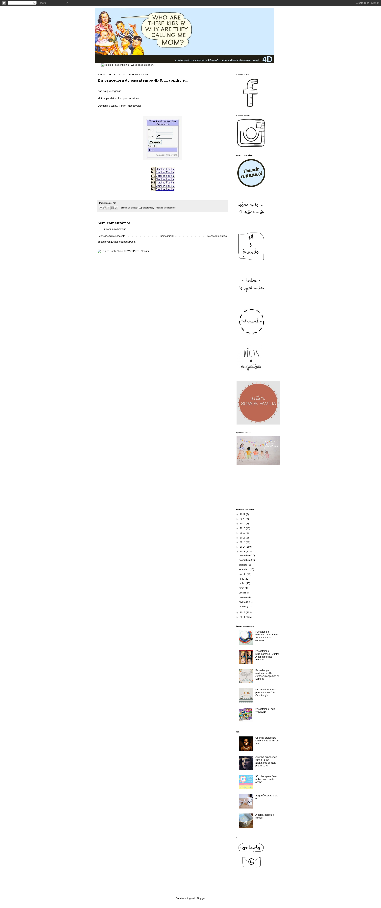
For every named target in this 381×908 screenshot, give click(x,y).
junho (242, 583)
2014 (243, 546)
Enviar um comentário (114, 229)
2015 (243, 542)
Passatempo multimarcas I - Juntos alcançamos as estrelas (267, 636)
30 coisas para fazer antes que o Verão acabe (266, 779)
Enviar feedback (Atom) (123, 241)
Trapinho (158, 207)
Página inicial (166, 236)
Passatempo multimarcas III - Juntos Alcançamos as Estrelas (267, 674)
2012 (243, 612)
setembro (244, 569)
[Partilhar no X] (109, 208)
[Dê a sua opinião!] (105, 208)
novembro (244, 560)
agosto (243, 574)
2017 (243, 533)
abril (241, 592)
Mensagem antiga (217, 236)
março (242, 597)
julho (242, 578)
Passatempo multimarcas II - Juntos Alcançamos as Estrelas (267, 655)
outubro (243, 565)
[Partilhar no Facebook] (112, 208)
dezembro (244, 555)
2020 (243, 519)
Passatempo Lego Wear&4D (265, 710)
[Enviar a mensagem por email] (101, 208)
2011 (243, 617)
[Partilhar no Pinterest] (116, 208)
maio (242, 588)
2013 (243, 551)
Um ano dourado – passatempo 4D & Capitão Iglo (265, 692)
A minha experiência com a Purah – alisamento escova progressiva (266, 761)
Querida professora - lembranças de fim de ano (267, 740)
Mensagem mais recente (112, 236)
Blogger (201, 898)
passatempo (147, 207)
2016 (243, 537)
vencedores (170, 207)
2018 (243, 528)
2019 (243, 523)
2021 (243, 514)
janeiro (243, 606)
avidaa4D (135, 207)
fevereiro (244, 602)
